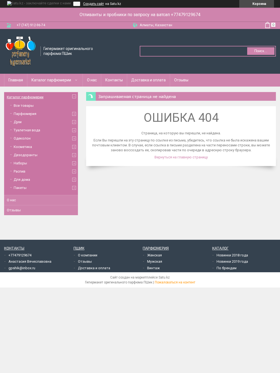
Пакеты (20, 188)
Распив (19, 171)
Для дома (22, 179)
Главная (15, 80)
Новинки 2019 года (232, 261)
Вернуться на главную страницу (181, 157)
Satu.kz (164, 277)
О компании (87, 255)
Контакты (114, 80)
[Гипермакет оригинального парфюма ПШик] (20, 50)
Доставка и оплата (148, 80)
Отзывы (181, 80)
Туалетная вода (27, 130)
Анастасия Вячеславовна (29, 261)
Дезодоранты (25, 155)
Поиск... (260, 51)
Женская (154, 255)
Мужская (154, 261)
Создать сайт (93, 4)
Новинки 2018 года (232, 255)
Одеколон (22, 138)
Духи (18, 122)
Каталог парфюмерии (51, 80)
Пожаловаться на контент (175, 282)
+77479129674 (19, 255)
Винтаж (153, 268)
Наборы (20, 163)
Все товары (24, 105)
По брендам (227, 268)
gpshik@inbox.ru (21, 268)
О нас (92, 80)
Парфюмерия (25, 114)
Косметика (23, 147)
